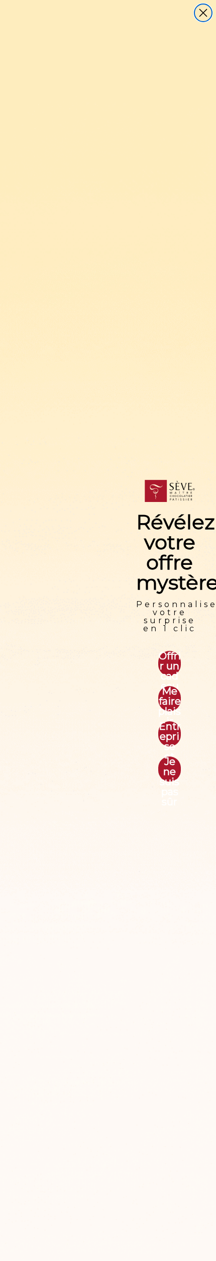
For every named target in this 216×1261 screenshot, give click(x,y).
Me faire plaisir (169, 698)
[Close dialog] (203, 13)
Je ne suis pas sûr (169, 769)
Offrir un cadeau (170, 663)
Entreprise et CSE (170, 733)
